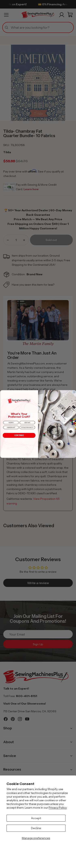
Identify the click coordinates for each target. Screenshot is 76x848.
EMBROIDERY (11, 427)
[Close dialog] (74, 392)
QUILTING (27, 422)
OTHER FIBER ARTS (27, 427)
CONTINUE (19, 435)
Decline (36, 828)
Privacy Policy (58, 807)
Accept (36, 818)
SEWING (10, 422)
